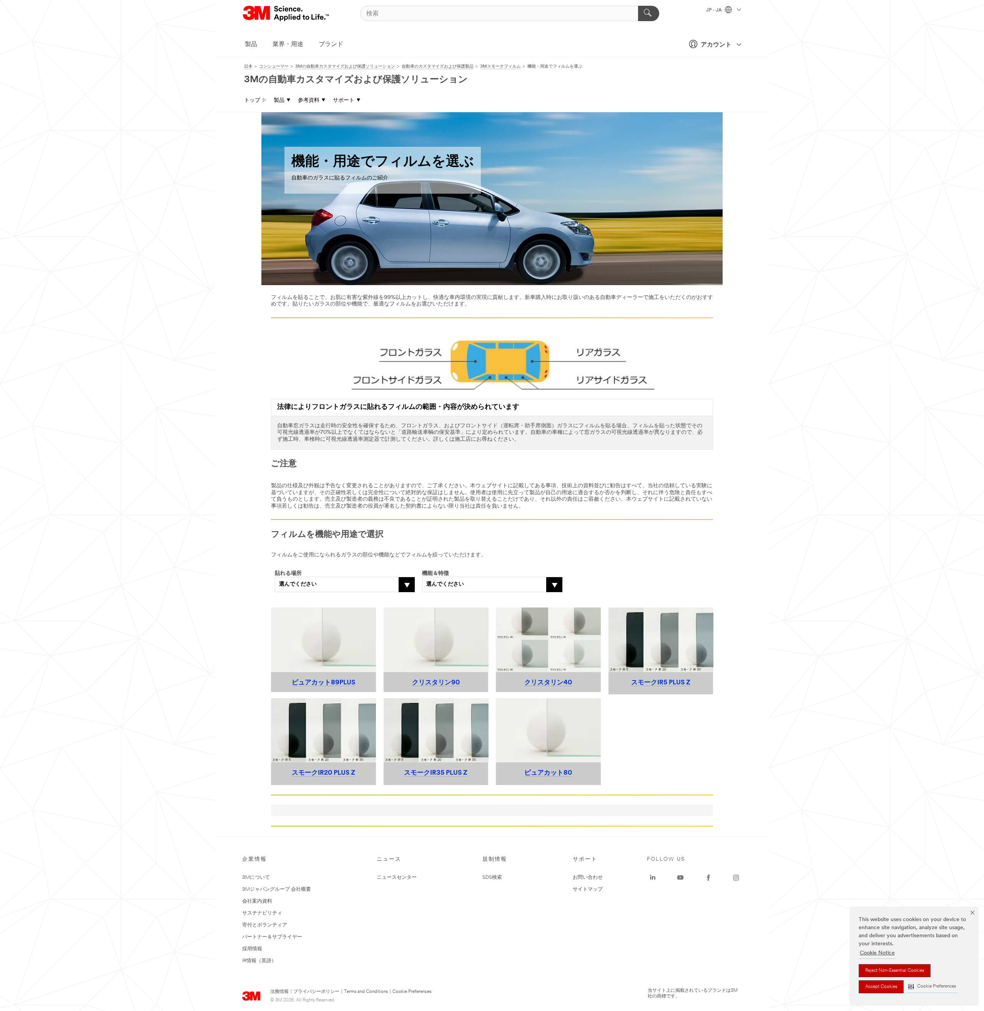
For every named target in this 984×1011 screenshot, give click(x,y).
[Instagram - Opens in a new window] (736, 877)
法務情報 (279, 991)
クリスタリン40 (548, 682)
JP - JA (714, 10)
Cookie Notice (877, 953)
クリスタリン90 (436, 682)
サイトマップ (588, 889)
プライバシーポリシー (316, 991)
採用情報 (252, 948)
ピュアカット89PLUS (323, 682)
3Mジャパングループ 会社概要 (276, 889)
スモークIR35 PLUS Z (435, 773)
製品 (251, 45)
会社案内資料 (257, 901)
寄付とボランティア (264, 925)
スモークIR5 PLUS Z (660, 682)
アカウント (716, 45)
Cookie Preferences (411, 991)
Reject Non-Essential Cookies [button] (894, 970)
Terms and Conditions (366, 991)
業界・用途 (288, 45)
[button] (932, 986)
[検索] (648, 13)
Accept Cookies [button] (881, 986)
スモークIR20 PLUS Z (323, 773)
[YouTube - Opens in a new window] (680, 877)
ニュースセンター (397, 877)
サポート (343, 100)
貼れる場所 (288, 573)
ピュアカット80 (548, 773)
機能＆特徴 (435, 573)
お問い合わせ (588, 877)
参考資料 (308, 100)
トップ (252, 100)
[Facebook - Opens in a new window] (708, 877)
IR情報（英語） (259, 960)
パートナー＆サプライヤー (272, 937)
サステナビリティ (262, 913)
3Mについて (256, 877)
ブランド (331, 45)
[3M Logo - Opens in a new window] (286, 13)
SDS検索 (492, 877)
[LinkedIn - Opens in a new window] (652, 877)
